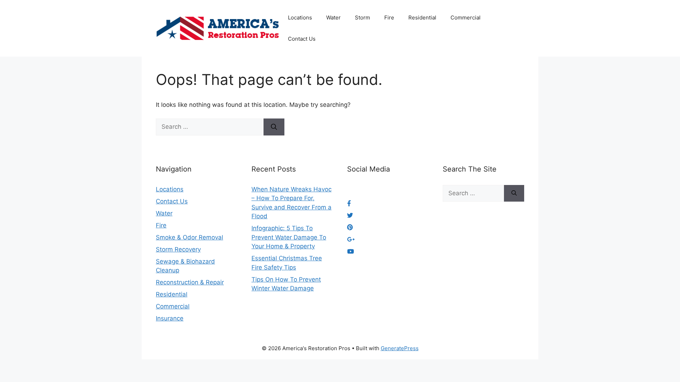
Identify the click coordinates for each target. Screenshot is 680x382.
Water (333, 17)
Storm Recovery (178, 249)
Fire (389, 17)
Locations (300, 17)
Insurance (169, 318)
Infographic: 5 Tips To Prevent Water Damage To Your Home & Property (288, 237)
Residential (422, 17)
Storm (362, 17)
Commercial (465, 17)
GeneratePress (400, 348)
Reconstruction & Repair (190, 282)
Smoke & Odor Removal (189, 237)
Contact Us (302, 38)
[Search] (274, 126)
